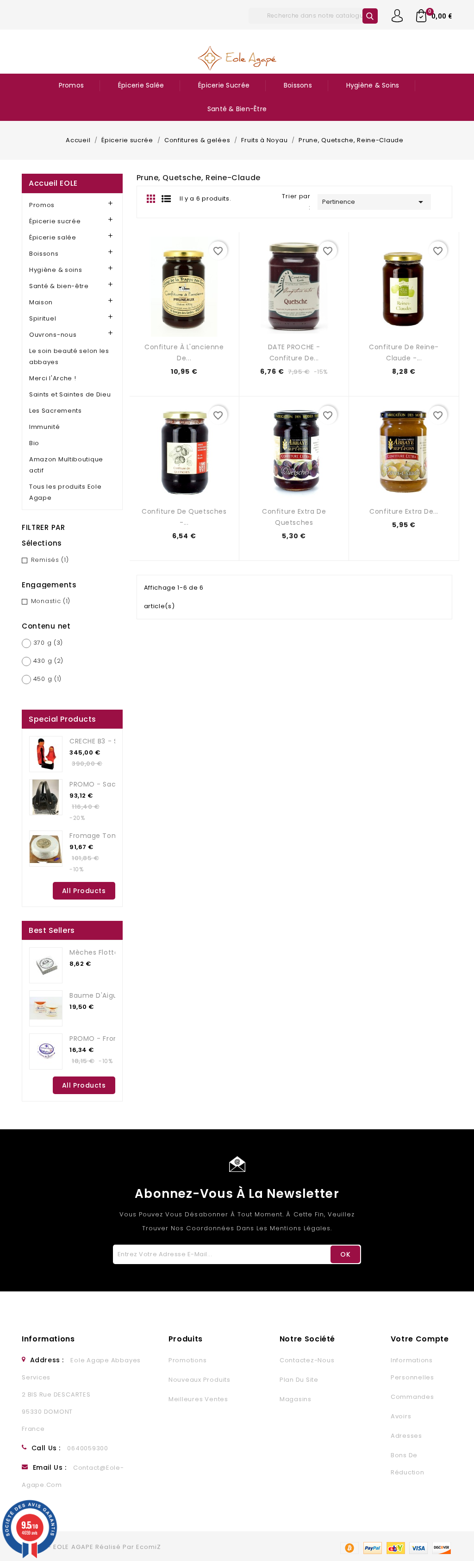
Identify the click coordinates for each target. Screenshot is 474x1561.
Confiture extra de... (403, 511)
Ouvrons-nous (52, 334)
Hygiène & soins (372, 85)
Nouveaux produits (199, 1379)
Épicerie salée (141, 85)
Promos (71, 85)
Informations (48, 1339)
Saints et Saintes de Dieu (70, 394)
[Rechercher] (370, 16)
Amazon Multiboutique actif (66, 465)
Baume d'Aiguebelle (103, 995)
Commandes (412, 1396)
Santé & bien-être (237, 108)
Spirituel (42, 318)
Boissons (298, 85)
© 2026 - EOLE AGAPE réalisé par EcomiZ (92, 1546)
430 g (48, 660)
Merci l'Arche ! (52, 378)
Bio (34, 443)
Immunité (44, 426)
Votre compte (420, 1339)
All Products (84, 890)
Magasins (296, 1399)
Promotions (187, 1360)
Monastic (50, 601)
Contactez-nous (307, 1360)
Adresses (406, 1435)
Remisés (50, 559)
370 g (48, 642)
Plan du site (299, 1379)
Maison (41, 302)
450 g (47, 678)
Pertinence (374, 202)
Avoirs (401, 1416)
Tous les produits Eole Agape (65, 492)
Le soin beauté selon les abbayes (69, 356)
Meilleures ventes (198, 1399)
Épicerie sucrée (223, 85)
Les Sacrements (55, 410)
